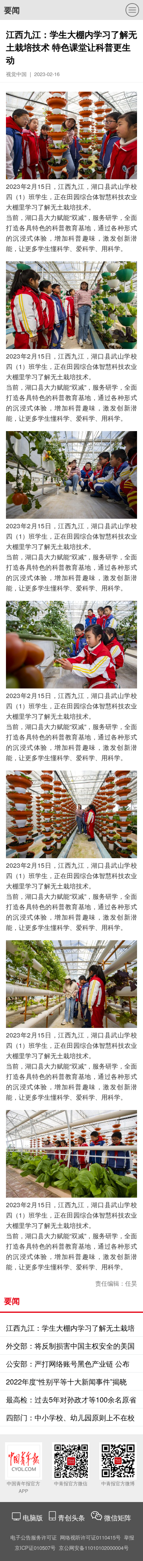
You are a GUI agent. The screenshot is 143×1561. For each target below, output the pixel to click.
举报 (129, 1537)
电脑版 (33, 1517)
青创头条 (72, 1517)
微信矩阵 (117, 1517)
